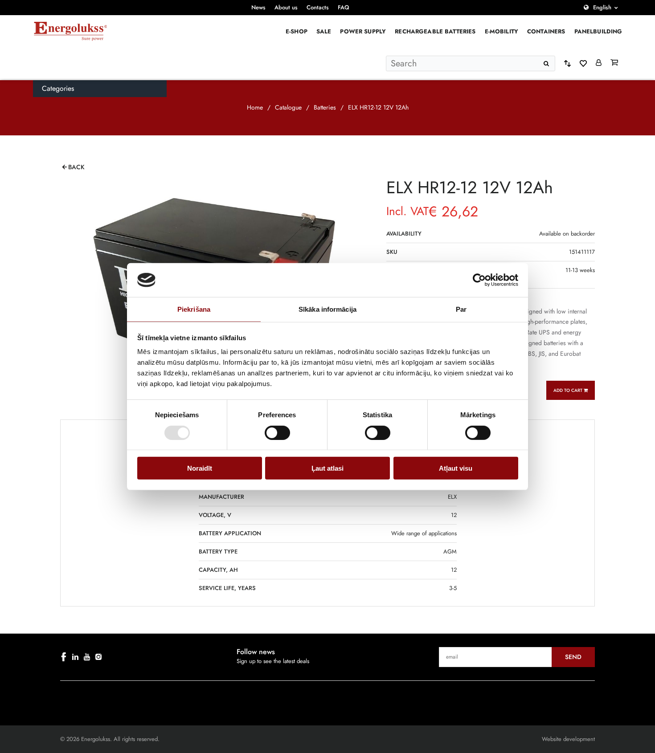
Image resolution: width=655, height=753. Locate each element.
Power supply (363, 31)
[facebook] (63, 656)
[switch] (277, 432)
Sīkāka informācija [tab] (327, 309)
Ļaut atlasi (327, 468)
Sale (324, 31)
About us (286, 7)
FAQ (343, 7)
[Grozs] (614, 63)
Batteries (325, 107)
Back (76, 167)
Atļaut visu (455, 468)
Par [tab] (461, 309)
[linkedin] (75, 656)
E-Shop (296, 31)
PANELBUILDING (598, 31)
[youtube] (86, 656)
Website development (568, 739)
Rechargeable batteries (435, 31)
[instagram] (98, 656)
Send (573, 656)
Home (255, 107)
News (258, 7)
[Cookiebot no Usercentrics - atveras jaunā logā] (479, 280)
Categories (58, 88)
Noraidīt (199, 468)
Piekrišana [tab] (193, 309)
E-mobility (502, 31)
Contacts (318, 7)
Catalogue (288, 107)
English (602, 7)
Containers (546, 31)
